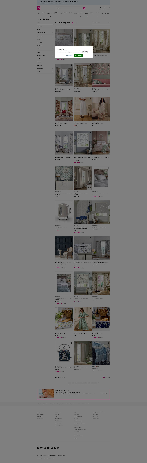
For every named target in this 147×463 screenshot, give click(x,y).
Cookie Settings (69, 55)
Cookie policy (85, 52)
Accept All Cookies (78, 55)
